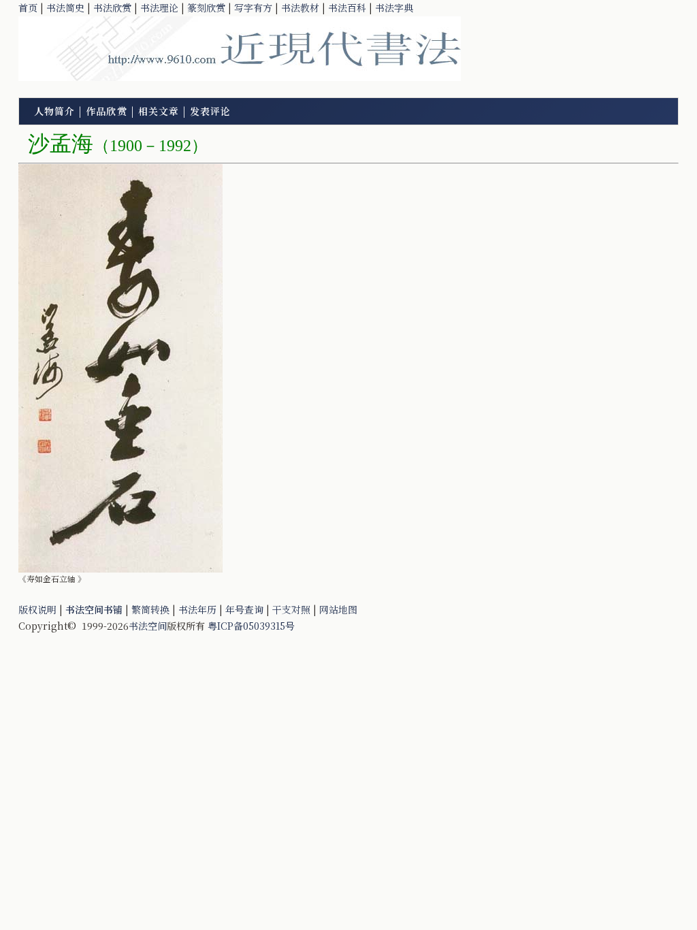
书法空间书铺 (94, 609)
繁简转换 (150, 609)
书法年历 (197, 609)
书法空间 (148, 625)
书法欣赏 (112, 7)
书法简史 (65, 7)
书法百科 (347, 7)
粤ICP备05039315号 (251, 625)
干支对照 (291, 609)
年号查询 (244, 609)
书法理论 (159, 7)
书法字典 (394, 7)
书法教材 (300, 7)
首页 (27, 7)
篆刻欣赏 (206, 7)
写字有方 (253, 7)
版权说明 (37, 609)
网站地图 (338, 609)
